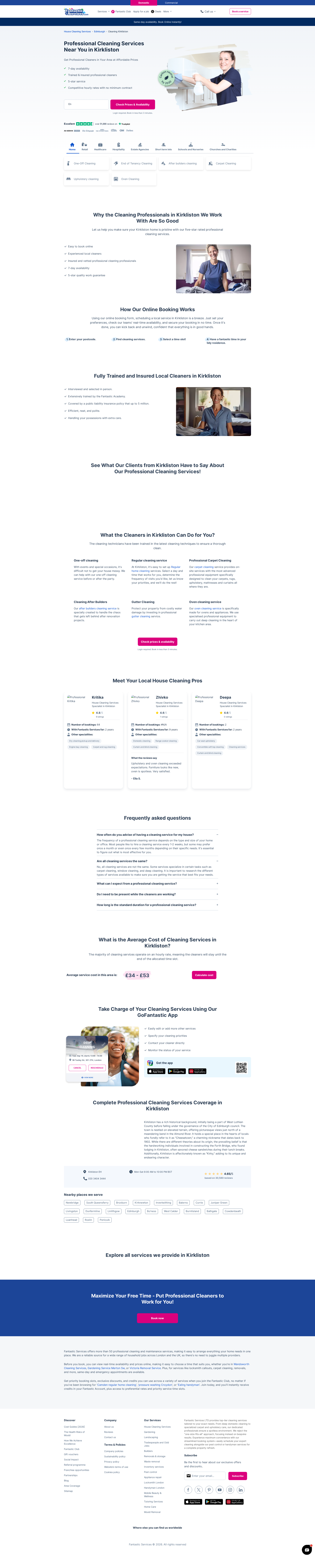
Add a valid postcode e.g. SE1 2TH (83, 121)
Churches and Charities (223, 149)
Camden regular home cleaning (116, 1384)
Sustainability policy (115, 1456)
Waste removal (152, 1461)
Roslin (88, 1219)
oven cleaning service (207, 608)
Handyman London (154, 1487)
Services (102, 11)
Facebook (188, 1490)
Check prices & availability (157, 641)
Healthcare (100, 149)
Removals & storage (154, 1456)
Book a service (240, 11)
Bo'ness (151, 1211)
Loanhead (71, 1219)
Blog (66, 1480)
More (166, 11)
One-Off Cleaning (84, 163)
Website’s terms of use (116, 1466)
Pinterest (209, 1490)
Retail (85, 149)
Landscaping (151, 1437)
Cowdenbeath (233, 1211)
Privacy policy (111, 1461)
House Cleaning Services (77, 31)
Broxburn (121, 1202)
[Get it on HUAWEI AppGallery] (197, 1071)
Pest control (150, 1472)
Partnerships (70, 1475)
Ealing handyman (188, 1384)
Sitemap (68, 1491)
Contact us (110, 1437)
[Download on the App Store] (156, 1071)
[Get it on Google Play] (177, 1071)
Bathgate (212, 1211)
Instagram (230, 1490)
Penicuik (105, 1219)
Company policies (113, 1451)
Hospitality (119, 149)
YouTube (220, 1490)
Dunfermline (92, 1211)
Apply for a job (141, 11)
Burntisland (192, 1211)
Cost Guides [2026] (74, 1426)
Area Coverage (72, 1485)
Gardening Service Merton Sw (106, 1368)
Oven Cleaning (130, 179)
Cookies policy (112, 1472)
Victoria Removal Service (145, 1368)
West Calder (171, 1211)
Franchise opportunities (76, 1470)
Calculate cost (204, 975)
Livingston (72, 1211)
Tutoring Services (153, 1501)
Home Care (150, 1506)
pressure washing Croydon (155, 1384)
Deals (158, 11)
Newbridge (72, 1202)
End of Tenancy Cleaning (136, 163)
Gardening (149, 1432)
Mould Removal (152, 1512)
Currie (199, 1202)
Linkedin (241, 1490)
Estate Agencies (140, 149)
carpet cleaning (204, 567)
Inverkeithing (163, 1202)
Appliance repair (153, 1477)
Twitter (199, 1490)
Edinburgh (133, 1211)
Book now (157, 1318)
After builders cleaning (183, 163)
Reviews (108, 1432)
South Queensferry (97, 1202)
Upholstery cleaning (86, 179)
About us (109, 1426)
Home (72, 149)
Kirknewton (141, 1202)
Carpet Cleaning (226, 163)
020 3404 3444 (97, 1178)
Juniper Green (219, 1202)
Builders (148, 1451)
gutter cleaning (141, 616)
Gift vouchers (71, 1454)
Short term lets (163, 149)
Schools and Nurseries (190, 149)
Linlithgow (114, 1211)
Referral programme (74, 1464)
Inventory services (154, 1466)
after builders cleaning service (97, 608)
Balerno (183, 1202)
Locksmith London (154, 1482)
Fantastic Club (123, 11)
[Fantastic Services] (76, 11)
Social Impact (71, 1459)
